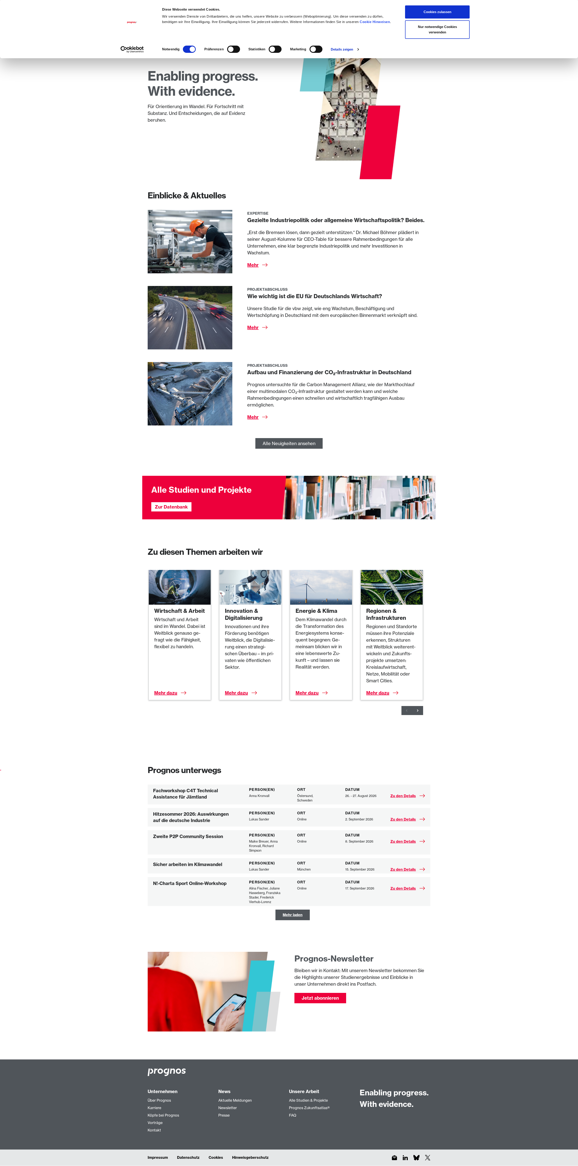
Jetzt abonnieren (320, 998)
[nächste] (417, 710)
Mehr (253, 265)
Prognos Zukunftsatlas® (309, 1108)
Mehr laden (293, 915)
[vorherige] (406, 710)
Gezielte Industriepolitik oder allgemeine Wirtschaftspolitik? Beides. (335, 220)
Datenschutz (188, 1157)
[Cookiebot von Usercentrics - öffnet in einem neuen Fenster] (132, 49)
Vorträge (155, 1122)
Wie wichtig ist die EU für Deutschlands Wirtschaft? (314, 296)
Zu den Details (403, 796)
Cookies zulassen (437, 12)
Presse (224, 1115)
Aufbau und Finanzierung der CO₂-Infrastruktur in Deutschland (329, 372)
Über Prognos (159, 1100)
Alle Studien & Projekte (308, 1100)
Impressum (158, 1157)
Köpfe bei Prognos (163, 1115)
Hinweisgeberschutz (250, 1157)
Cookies (216, 1157)
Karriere (154, 1108)
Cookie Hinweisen (375, 22)
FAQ (292, 1115)
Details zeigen (342, 49)
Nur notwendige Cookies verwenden (437, 29)
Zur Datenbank (171, 507)
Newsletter (227, 1108)
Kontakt (154, 1130)
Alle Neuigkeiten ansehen (289, 443)
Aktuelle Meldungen (235, 1100)
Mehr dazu (165, 693)
